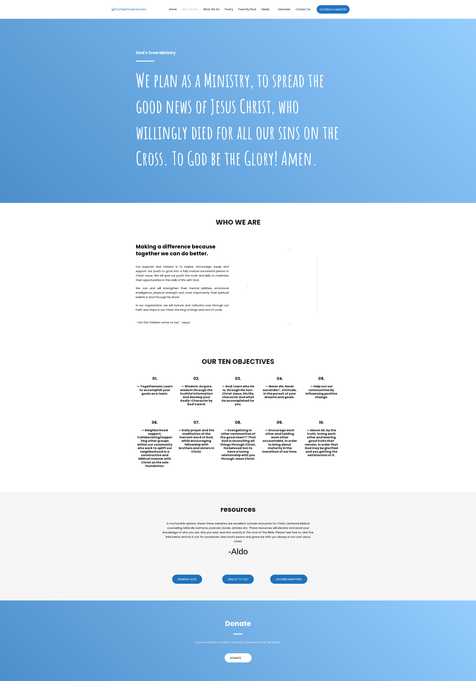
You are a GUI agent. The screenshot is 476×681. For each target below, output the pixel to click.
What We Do (211, 9)
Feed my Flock (247, 9)
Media (265, 9)
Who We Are (190, 9)
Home (173, 9)
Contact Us (303, 9)
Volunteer (284, 9)
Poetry (229, 9)
